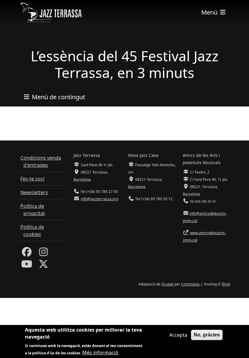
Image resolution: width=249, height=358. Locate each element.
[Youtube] (27, 265)
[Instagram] (43, 253)
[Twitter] (43, 265)
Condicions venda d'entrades (40, 161)
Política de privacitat (32, 210)
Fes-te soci (32, 178)
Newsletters (34, 192)
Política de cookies (32, 231)
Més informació (100, 352)
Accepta (178, 335)
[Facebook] (27, 253)
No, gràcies (207, 334)
